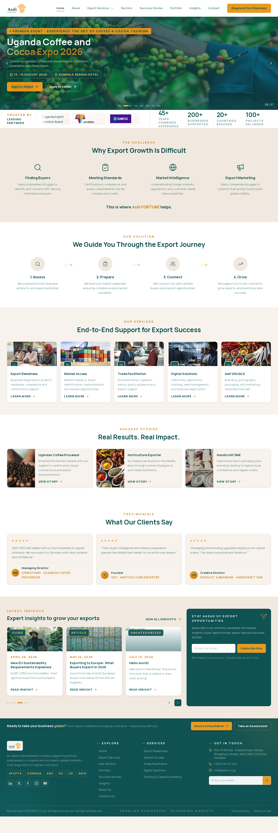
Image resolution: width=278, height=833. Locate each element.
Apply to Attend (22, 87)
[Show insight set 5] (18, 702)
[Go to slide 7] (158, 105)
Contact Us (107, 796)
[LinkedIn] (10, 783)
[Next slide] (271, 63)
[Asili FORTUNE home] (17, 8)
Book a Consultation (209, 726)
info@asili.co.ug (224, 770)
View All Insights (161, 619)
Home (60, 8)
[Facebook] (27, 783)
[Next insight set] (177, 702)
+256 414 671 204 (225, 764)
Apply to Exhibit (60, 87)
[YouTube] (45, 783)
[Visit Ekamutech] (68, 118)
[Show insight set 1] (7, 702)
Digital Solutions (155, 770)
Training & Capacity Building (162, 777)
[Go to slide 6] (153, 105)
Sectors (126, 8)
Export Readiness (155, 751)
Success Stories (151, 8)
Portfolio (176, 8)
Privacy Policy (241, 811)
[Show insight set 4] (15, 702)
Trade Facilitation (155, 764)
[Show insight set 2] (10, 702)
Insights (195, 8)
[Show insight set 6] (22, 702)
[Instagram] (36, 783)
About (76, 8)
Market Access (154, 757)
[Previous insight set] (169, 702)
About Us (105, 790)
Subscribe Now (251, 648)
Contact (214, 8)
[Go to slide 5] (147, 105)
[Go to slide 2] (127, 105)
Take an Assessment (252, 726)
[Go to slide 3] (136, 105)
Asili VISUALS (107, 764)
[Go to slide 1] (119, 105)
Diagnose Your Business (249, 8)
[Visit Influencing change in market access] (103, 118)
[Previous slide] (7, 63)
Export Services (98, 8)
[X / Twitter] (19, 783)
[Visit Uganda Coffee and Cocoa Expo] (138, 118)
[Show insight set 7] (27, 702)
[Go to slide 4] (141, 105)
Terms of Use (262, 811)
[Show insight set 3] (12, 702)
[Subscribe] (267, 780)
